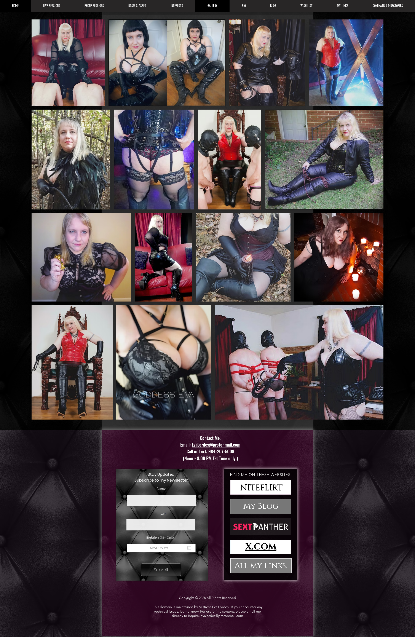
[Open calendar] (189, 548)
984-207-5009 (220, 451)
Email (160, 514)
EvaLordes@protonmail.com (216, 444)
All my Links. (261, 565)
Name (161, 488)
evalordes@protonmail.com (222, 616)
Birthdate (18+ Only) (162, 537)
